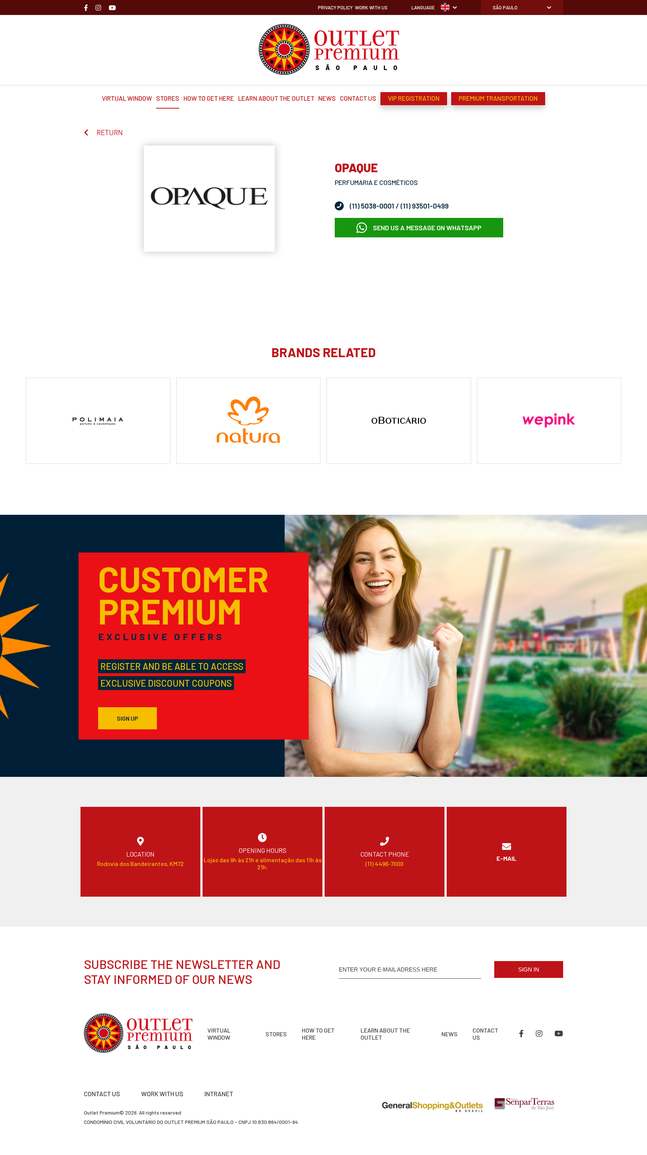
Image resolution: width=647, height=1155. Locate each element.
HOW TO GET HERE (208, 98)
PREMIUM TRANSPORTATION (498, 98)
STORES (167, 98)
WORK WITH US (162, 1093)
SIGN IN (528, 969)
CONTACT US (358, 98)
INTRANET (218, 1093)
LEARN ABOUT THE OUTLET (276, 98)
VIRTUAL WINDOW (127, 98)
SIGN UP (127, 718)
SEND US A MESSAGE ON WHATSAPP (427, 228)
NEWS (327, 98)
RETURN (110, 132)
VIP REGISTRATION (414, 98)
